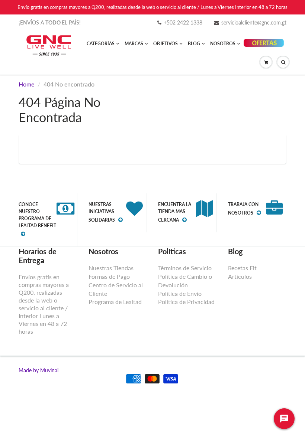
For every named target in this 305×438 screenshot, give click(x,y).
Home (26, 84)
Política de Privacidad (186, 301)
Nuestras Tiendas (111, 267)
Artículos (240, 276)
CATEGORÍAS (101, 43)
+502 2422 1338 (183, 22)
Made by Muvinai (38, 370)
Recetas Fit (242, 267)
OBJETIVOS (165, 43)
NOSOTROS (222, 43)
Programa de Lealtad (115, 301)
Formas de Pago (109, 276)
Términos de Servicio (185, 267)
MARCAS (134, 43)
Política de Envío (180, 293)
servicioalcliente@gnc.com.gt (253, 22)
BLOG (194, 43)
